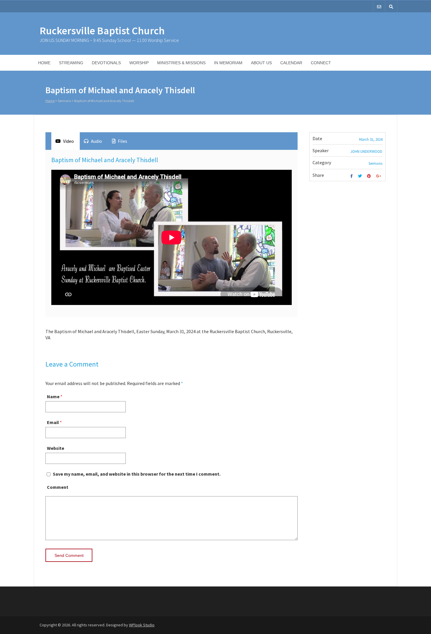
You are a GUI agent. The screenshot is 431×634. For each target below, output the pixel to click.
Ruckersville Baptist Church (102, 30)
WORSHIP (139, 62)
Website (55, 448)
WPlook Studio (142, 625)
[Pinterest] (369, 176)
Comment (57, 487)
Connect (321, 62)
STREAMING (71, 62)
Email (53, 422)
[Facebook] (352, 176)
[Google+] (379, 176)
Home (44, 62)
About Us (261, 62)
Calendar (291, 62)
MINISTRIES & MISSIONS (181, 62)
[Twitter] (360, 176)
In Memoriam (228, 62)
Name (53, 396)
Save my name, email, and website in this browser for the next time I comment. (136, 474)
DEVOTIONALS (106, 62)
